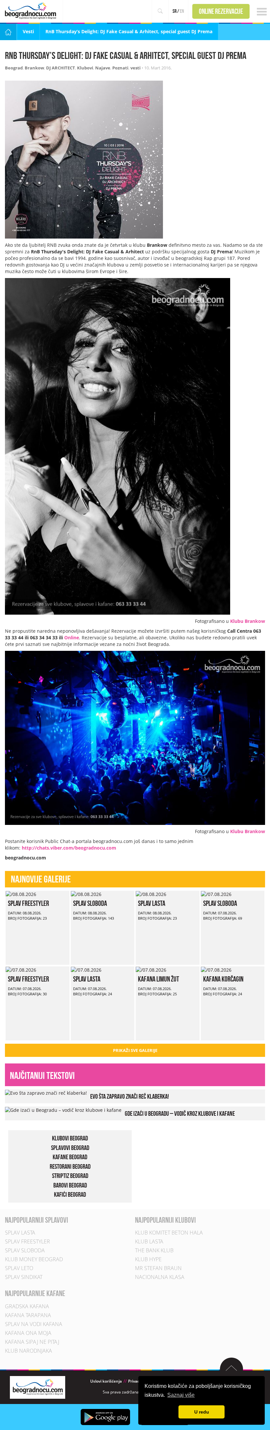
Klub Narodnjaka (28, 1350)
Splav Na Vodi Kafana (33, 1324)
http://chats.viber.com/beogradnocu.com (69, 848)
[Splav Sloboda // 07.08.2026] (216, 894)
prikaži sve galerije (135, 1050)
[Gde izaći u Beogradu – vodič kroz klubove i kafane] (63, 1110)
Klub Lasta (149, 1241)
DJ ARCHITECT (60, 68)
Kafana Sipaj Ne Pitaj (32, 1341)
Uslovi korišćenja (106, 1381)
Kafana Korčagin (223, 979)
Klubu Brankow (247, 621)
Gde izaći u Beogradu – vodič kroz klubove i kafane (180, 1113)
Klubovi (85, 68)
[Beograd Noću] (37, 1387)
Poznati (120, 68)
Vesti (28, 31)
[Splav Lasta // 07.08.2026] (86, 969)
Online (71, 637)
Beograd (14, 68)
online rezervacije (221, 11)
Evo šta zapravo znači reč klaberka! (129, 1096)
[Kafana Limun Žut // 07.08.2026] (151, 969)
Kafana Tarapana (28, 1315)
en (182, 11)
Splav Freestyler (28, 903)
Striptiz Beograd (70, 1175)
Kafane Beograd (70, 1157)
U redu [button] (201, 1412)
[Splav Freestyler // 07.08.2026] (21, 969)
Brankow (34, 68)
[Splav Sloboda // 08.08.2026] (86, 894)
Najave (102, 68)
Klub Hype (148, 1259)
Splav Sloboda (90, 903)
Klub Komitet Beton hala (169, 1232)
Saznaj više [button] (181, 1395)
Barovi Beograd (70, 1185)
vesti (135, 68)
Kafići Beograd (70, 1194)
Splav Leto (19, 1268)
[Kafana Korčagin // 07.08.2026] (216, 969)
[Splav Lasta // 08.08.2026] (151, 894)
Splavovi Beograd (70, 1147)
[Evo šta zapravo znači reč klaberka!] (46, 1092)
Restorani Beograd (70, 1166)
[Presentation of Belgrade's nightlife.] (31, 10)
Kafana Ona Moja (28, 1333)
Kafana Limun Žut (158, 979)
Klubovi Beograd (70, 1138)
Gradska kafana (27, 1306)
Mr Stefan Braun (158, 1268)
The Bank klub (154, 1250)
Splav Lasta (151, 903)
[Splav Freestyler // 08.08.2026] (21, 894)
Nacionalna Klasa (159, 1277)
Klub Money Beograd (34, 1259)
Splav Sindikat (23, 1277)
